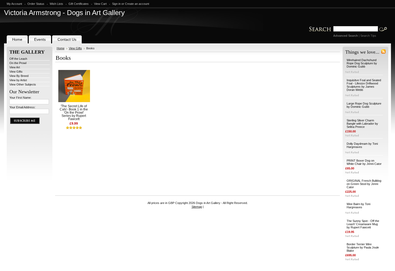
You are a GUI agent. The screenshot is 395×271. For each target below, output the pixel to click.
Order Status (35, 3)
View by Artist (18, 80)
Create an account (137, 3)
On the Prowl (17, 63)
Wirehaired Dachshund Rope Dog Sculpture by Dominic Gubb (362, 63)
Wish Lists (56, 3)
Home (60, 48)
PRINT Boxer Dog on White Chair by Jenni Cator (364, 162)
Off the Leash (18, 58)
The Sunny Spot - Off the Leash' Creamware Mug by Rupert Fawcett (363, 224)
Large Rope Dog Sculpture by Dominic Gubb (364, 105)
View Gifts (16, 71)
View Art (14, 67)
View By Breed (18, 75)
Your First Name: (20, 97)
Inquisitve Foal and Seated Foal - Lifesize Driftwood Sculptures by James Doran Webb (364, 85)
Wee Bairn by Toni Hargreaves (358, 205)
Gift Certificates (79, 3)
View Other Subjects (22, 84)
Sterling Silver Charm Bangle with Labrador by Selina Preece (362, 123)
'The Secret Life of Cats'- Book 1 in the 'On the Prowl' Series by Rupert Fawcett (74, 113)
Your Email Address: (22, 107)
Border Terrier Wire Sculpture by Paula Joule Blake (363, 247)
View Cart (100, 3)
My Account (14, 3)
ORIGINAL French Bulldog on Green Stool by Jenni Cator (364, 184)
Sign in (116, 3)
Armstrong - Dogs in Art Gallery (64, 12)
